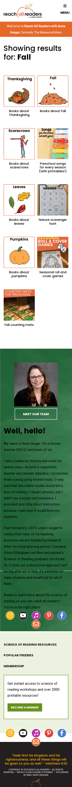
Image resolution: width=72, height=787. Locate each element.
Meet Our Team (36, 414)
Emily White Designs (37, 774)
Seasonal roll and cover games (52, 274)
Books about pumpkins (19, 274)
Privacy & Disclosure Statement (35, 772)
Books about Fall (53, 111)
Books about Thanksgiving (19, 113)
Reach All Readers (23, 11)
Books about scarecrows (19, 165)
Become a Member (25, 707)
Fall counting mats (19, 325)
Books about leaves (19, 221)
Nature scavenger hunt (53, 221)
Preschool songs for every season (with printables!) (53, 167)
